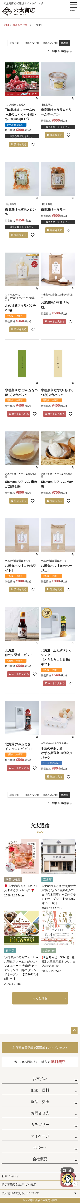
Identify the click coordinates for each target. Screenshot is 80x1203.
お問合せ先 (40, 1113)
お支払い (40, 1079)
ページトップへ (74, 1030)
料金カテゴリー (21, 25)
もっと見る (40, 998)
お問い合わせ (10, 1176)
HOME (6, 25)
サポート (40, 1147)
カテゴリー (40, 1125)
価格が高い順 (50, 43)
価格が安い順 (32, 43)
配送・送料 (40, 1090)
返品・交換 (40, 1102)
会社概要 (40, 1159)
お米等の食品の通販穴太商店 (41, 1200)
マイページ (40, 1136)
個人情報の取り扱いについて (20, 1193)
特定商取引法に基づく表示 (19, 1184)
